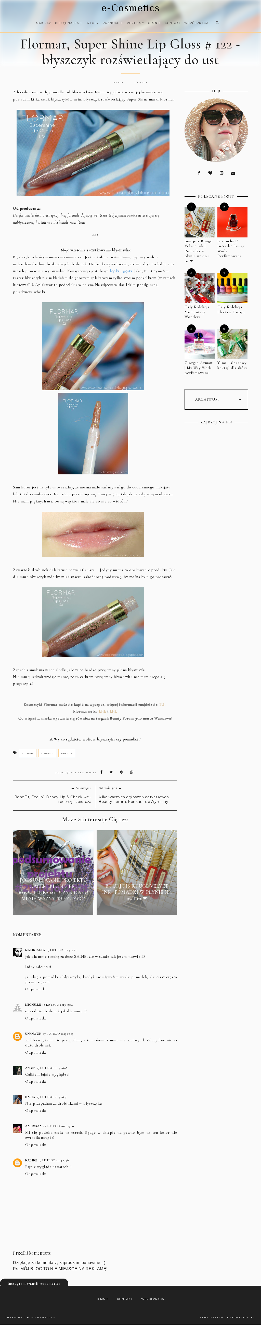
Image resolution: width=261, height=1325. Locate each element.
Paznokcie (113, 23)
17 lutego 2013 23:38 (53, 1160)
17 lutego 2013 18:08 (52, 1068)
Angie (30, 1068)
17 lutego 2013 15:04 (57, 1004)
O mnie (154, 23)
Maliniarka (35, 950)
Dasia (30, 1097)
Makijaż (43, 23)
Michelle (33, 1004)
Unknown (33, 1034)
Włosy (92, 23)
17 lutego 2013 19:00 (58, 1126)
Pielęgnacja (67, 23)
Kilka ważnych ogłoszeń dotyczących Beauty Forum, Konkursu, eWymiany (134, 799)
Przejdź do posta (53, 907)
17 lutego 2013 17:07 (58, 1034)
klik (102, 711)
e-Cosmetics (130, 8)
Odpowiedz (35, 989)
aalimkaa (33, 1126)
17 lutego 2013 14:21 (61, 950)
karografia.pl (241, 1317)
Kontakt (172, 23)
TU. (162, 704)
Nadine (31, 1160)
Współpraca (196, 23)
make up (67, 753)
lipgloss (47, 753)
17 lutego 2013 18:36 (52, 1097)
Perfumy (135, 23)
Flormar (28, 753)
